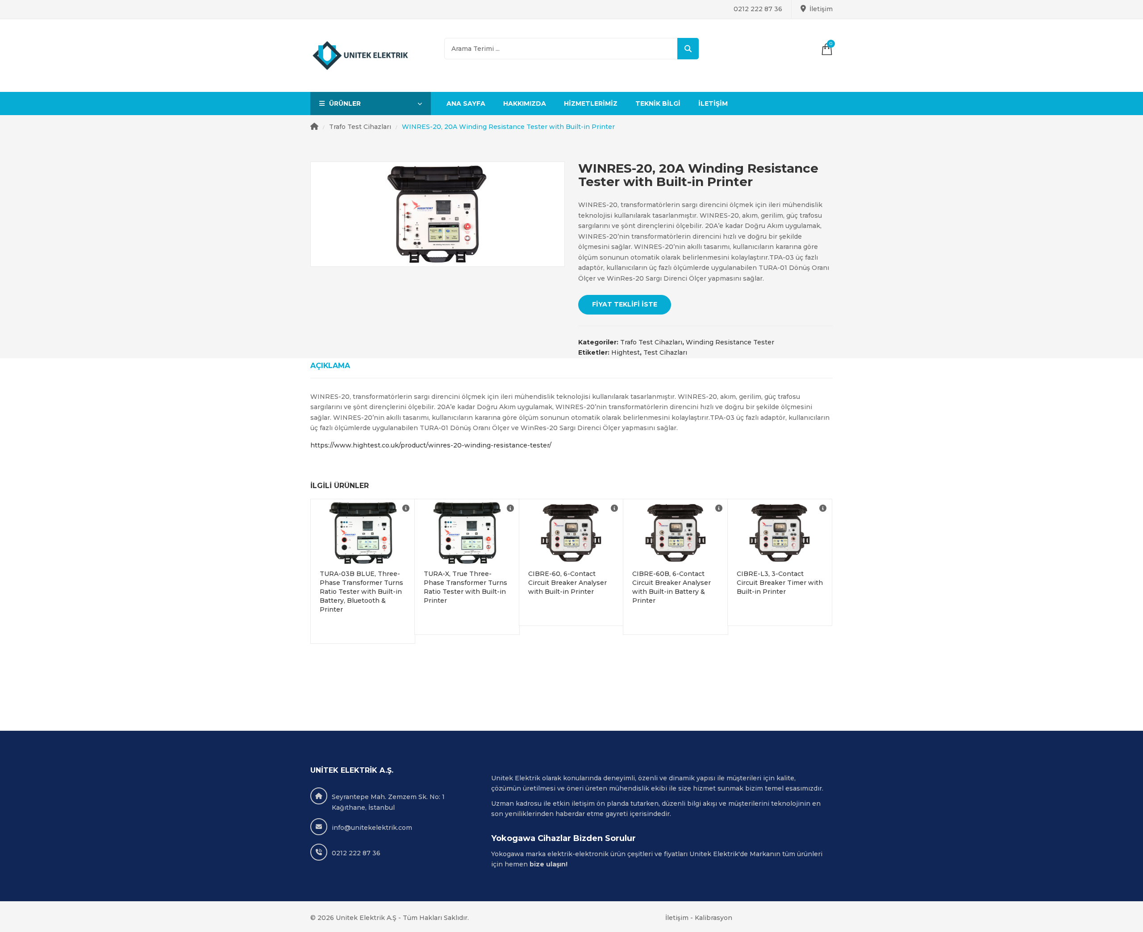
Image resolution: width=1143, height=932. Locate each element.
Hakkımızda (524, 103)
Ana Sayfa (465, 103)
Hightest (625, 352)
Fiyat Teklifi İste (624, 304)
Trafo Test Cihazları (360, 127)
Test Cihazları (665, 352)
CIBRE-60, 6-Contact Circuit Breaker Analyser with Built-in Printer (567, 583)
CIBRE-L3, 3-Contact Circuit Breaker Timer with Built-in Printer (780, 583)
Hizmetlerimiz (590, 103)
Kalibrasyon (713, 918)
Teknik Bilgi (657, 103)
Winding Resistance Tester (730, 342)
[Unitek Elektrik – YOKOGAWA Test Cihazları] (360, 56)
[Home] (314, 127)
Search (688, 48)
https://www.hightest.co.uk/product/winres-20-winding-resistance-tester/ (430, 445)
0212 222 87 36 (758, 9)
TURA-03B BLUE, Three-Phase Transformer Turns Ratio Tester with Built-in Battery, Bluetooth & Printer (361, 591)
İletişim (821, 9)
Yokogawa (507, 854)
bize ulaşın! (549, 864)
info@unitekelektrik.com (372, 828)
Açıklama (330, 365)
